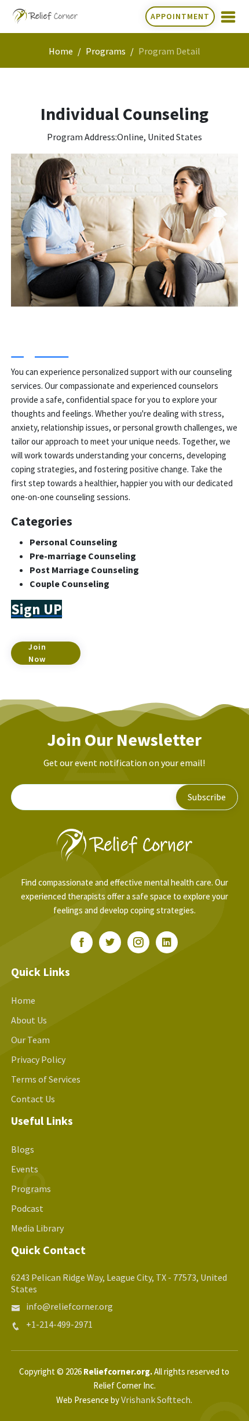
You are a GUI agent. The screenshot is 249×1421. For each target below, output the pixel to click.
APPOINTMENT (180, 16)
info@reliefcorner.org (69, 1306)
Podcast (27, 1208)
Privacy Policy (38, 1059)
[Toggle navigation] (228, 17)
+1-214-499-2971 (59, 1324)
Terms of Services (45, 1079)
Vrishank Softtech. (156, 1399)
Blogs (22, 1149)
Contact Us (33, 1099)
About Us (29, 1020)
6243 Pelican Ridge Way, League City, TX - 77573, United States (119, 1283)
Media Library (37, 1228)
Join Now (37, 653)
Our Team (30, 1039)
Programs (106, 51)
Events (24, 1169)
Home (61, 51)
